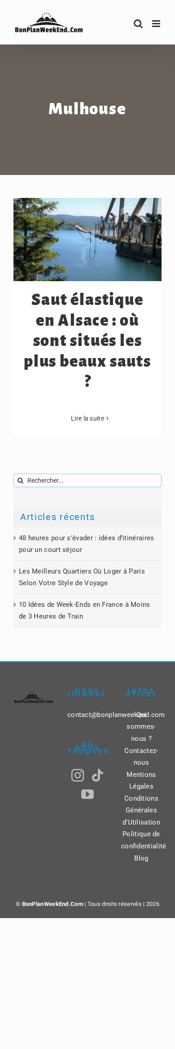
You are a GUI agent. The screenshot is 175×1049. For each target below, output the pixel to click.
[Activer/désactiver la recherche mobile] (138, 23)
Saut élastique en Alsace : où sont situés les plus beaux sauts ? (87, 340)
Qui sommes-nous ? (141, 727)
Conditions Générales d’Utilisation (141, 810)
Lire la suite (87, 418)
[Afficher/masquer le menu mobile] (157, 23)
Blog (141, 858)
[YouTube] (87, 794)
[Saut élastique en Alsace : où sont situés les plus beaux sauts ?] (87, 240)
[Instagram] (77, 775)
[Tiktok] (97, 775)
